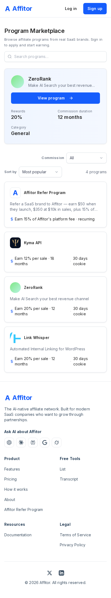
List (63, 469)
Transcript (69, 479)
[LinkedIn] (61, 573)
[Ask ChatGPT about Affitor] (9, 442)
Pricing (10, 479)
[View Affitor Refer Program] (55, 204)
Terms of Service (75, 535)
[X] (49, 573)
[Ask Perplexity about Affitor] (33, 442)
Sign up (95, 8)
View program (51, 98)
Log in (71, 8)
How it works (16, 489)
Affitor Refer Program (23, 509)
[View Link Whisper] (55, 349)
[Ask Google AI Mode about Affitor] (45, 442)
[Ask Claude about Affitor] (21, 442)
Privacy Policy (72, 544)
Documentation (18, 535)
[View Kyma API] (55, 252)
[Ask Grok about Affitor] (56, 442)
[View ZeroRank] (55, 299)
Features (12, 469)
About (9, 499)
